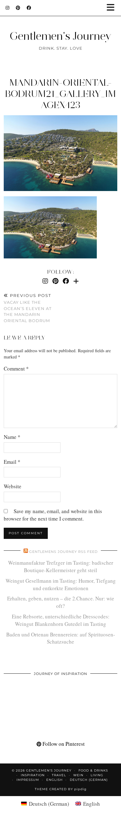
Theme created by (61, 789)
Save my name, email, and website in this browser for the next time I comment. (53, 515)
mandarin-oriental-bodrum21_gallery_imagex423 (60, 94)
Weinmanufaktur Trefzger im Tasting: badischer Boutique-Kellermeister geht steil (60, 566)
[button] (112, 8)
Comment (16, 368)
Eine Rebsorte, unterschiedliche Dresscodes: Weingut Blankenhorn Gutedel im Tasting (61, 620)
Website (12, 486)
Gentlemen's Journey (60, 36)
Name (12, 436)
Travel (59, 775)
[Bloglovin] (76, 281)
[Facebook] (29, 8)
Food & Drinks (93, 770)
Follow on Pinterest (63, 743)
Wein (78, 775)
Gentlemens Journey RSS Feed (63, 551)
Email (12, 461)
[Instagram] (8, 8)
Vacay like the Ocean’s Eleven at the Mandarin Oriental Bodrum (28, 308)
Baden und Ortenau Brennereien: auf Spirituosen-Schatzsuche (60, 638)
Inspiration (33, 775)
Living (97, 775)
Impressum (27, 780)
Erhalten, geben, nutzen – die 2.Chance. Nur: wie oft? (60, 602)
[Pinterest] (18, 8)
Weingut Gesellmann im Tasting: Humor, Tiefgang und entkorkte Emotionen (61, 584)
